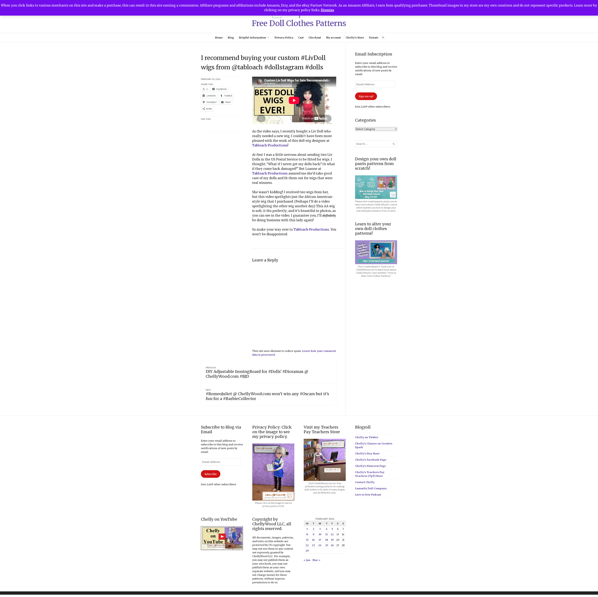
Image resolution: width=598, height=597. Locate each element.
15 (307, 539)
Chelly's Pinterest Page (370, 466)
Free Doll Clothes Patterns (299, 23)
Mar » (316, 560)
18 (326, 539)
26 (332, 545)
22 (307, 545)
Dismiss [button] (327, 10)
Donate (373, 37)
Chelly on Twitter (366, 437)
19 (332, 539)
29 (307, 550)
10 (320, 534)
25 (326, 545)
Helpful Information (252, 37)
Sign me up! (366, 96)
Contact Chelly (365, 482)
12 (332, 534)
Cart (301, 37)
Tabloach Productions (270, 145)
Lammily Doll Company (371, 488)
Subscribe (210, 474)
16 (313, 539)
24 (320, 545)
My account (333, 37)
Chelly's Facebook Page (370, 459)
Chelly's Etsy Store (367, 453)
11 (326, 534)
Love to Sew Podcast (368, 494)
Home (219, 37)
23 (313, 545)
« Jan (307, 560)
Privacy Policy (284, 37)
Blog (231, 37)
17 (320, 539)
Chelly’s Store (355, 37)
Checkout (314, 37)
